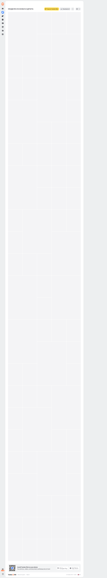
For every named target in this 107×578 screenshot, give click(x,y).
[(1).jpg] (44, 23)
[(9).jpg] (30, 67)
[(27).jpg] (59, 177)
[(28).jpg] (73, 177)
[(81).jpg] (73, 550)
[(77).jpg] (15, 550)
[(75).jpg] (59, 528)
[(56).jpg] (44, 396)
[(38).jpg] (15, 264)
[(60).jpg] (15, 440)
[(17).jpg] (44, 133)
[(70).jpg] (59, 506)
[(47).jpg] (59, 330)
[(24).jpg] (73, 155)
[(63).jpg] (15, 462)
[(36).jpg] (15, 243)
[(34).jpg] (59, 221)
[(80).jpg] (59, 550)
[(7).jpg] (66, 56)
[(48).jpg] (73, 330)
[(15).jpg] (22, 122)
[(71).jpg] (73, 506)
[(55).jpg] (30, 396)
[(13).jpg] (51, 100)
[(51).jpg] (15, 374)
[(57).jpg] (66, 407)
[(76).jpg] (73, 528)
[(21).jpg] (30, 155)
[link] (2, 4)
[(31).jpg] (73, 199)
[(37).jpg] (66, 253)
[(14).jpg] (73, 89)
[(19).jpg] (73, 133)
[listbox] (78, 8)
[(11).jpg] (15, 89)
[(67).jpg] (22, 495)
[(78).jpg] (30, 550)
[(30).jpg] (59, 199)
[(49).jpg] (51, 363)
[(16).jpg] (73, 111)
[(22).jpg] (44, 155)
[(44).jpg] (44, 308)
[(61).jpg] (59, 440)
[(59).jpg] (37, 429)
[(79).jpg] (44, 550)
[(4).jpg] (59, 23)
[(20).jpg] (15, 155)
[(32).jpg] (15, 221)
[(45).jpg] (22, 341)
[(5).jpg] (73, 23)
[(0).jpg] (22, 34)
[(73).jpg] (30, 528)
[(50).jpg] (73, 352)
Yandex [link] (69, 574)
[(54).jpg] (15, 396)
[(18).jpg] (59, 133)
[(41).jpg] (22, 297)
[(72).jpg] (15, 528)
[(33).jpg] (37, 232)
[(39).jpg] (30, 264)
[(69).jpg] (44, 506)
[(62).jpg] (73, 440)
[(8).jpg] (15, 67)
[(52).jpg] (30, 374)
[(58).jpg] (15, 418)
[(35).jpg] (73, 221)
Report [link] (28, 574)
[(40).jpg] (44, 264)
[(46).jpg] (44, 330)
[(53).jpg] (73, 374)
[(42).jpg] (44, 286)
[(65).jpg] (51, 473)
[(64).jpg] (30, 462)
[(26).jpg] (44, 177)
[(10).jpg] (44, 67)
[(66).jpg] (73, 462)
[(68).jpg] (73, 484)
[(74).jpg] (44, 528)
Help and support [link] (21, 574)
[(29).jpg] (44, 199)
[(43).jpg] (66, 297)
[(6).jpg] (44, 45)
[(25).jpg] (22, 188)
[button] (2, 34)
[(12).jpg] (30, 89)
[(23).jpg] (59, 155)
